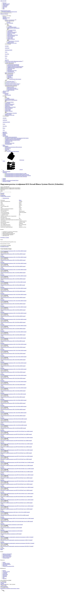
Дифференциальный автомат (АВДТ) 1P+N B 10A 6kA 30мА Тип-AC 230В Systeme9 (16, 521)
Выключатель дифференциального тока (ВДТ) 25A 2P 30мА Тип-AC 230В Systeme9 (16, 502)
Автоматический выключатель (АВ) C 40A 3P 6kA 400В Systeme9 (12, 415)
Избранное (5, 18)
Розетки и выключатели (7, 553)
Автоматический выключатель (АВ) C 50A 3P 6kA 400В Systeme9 (12, 409)
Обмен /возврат (6, 4)
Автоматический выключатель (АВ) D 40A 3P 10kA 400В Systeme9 (13, 421)
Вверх (1, 549)
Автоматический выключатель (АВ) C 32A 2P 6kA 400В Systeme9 (12, 309)
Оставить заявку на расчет (5, 196)
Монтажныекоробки (5, 134)
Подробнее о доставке (4, 237)
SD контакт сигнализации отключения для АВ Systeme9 (11, 527)
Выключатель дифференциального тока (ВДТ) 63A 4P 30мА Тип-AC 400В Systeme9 (16, 477)
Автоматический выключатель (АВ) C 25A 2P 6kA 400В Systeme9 (12, 316)
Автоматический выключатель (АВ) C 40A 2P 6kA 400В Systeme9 (12, 303)
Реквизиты (5, 576)
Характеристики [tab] (6, 198)
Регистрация (8, 10)
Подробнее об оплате (4, 246)
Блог (3, 7)
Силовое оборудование (7, 555)
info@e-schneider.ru (4, 586)
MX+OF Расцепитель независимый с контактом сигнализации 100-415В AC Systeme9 (16, 546)
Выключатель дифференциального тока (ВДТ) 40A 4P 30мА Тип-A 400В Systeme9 (16, 440)
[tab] (42, 198)
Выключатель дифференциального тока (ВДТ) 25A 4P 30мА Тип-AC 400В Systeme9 (16, 490)
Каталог (4, 570)
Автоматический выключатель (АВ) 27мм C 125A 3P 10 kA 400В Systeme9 (14, 515)
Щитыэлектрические (5, 146)
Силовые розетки (6, 557)
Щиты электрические (7, 556)
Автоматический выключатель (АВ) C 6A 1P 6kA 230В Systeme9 (12, 396)
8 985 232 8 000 (3, 0)
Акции (4, 562)
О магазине (5, 573)
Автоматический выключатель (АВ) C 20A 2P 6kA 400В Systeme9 (12, 322)
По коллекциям (10, 22)
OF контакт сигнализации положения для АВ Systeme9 (10, 533)
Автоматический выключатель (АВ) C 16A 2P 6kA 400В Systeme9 (12, 328)
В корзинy (2, 193)
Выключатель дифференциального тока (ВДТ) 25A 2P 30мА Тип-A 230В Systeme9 (16, 452)
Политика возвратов (6, 564)
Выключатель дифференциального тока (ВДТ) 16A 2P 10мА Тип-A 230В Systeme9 (16, 459)
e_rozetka (2, 583)
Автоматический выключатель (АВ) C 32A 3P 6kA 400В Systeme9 (12, 253)
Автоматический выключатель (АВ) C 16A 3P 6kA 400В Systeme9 (12, 272)
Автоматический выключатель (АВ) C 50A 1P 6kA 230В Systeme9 (12, 353)
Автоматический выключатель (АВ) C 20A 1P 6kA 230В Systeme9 (12, 378)
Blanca (20, 200)
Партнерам (5, 6)
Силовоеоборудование (5, 136)
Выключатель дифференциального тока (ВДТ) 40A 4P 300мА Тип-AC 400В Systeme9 (16, 465)
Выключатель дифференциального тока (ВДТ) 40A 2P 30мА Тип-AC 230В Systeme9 (16, 496)
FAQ (3, 8)
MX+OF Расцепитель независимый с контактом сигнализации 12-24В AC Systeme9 (16, 540)
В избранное (2, 195)
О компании (5, 5)
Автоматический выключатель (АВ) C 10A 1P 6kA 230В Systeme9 (12, 390)
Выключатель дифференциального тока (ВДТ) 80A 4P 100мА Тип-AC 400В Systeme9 (16, 471)
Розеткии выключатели (6, 92)
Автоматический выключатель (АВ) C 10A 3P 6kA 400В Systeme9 (12, 278)
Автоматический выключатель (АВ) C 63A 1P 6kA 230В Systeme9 (12, 347)
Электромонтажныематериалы (6, 172)
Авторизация (2, 10)
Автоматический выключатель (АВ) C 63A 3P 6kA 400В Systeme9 (12, 403)
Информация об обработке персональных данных (9, 588)
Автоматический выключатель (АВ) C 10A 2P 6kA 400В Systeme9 (12, 334)
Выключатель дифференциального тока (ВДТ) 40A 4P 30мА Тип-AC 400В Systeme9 (16, 484)
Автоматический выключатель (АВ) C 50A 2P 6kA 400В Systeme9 (12, 297)
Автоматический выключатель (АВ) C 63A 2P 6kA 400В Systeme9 (12, 291)
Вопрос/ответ (5, 574)
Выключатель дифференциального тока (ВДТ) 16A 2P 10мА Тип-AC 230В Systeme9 (16, 508)
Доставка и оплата (6, 3)
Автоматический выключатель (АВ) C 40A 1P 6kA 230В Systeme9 (12, 359)
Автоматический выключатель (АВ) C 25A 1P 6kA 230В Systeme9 (12, 372)
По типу (8, 21)
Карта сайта (5, 565)
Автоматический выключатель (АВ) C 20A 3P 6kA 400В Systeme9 (12, 266)
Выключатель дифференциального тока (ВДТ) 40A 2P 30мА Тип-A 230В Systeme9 (16, 446)
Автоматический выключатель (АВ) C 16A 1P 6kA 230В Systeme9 (12, 384)
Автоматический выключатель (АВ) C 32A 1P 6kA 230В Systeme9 (12, 365)
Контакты (4, 2)
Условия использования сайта (8, 566)
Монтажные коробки (7, 554)
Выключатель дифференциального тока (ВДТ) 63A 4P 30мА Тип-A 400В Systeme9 (16, 434)
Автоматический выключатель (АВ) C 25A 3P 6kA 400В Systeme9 (12, 260)
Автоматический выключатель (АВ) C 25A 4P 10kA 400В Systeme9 (13, 428)
